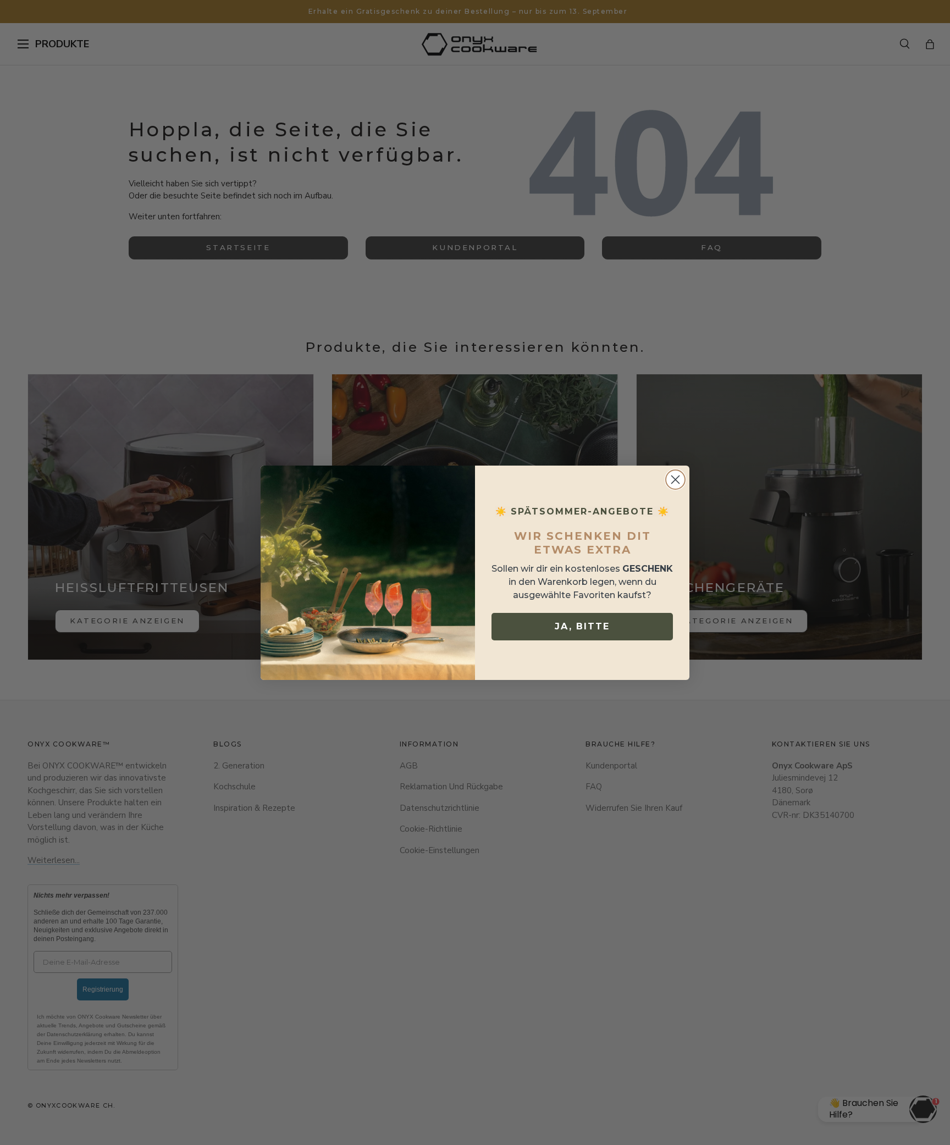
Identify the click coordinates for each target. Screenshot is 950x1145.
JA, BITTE (582, 626)
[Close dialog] (675, 479)
